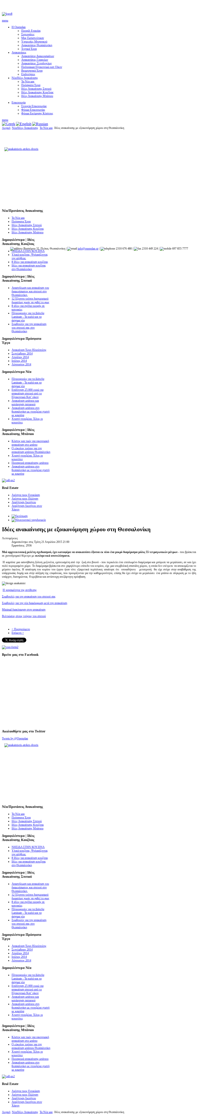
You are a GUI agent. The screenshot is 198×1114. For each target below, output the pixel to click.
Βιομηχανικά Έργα (31, 70)
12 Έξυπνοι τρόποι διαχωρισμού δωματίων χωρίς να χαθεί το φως (30, 300)
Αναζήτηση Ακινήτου (24, 502)
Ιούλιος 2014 (19, 360)
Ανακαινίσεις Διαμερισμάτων (37, 56)
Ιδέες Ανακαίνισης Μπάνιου (37, 96)
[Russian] (40, 124)
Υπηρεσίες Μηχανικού (34, 41)
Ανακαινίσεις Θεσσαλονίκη (36, 45)
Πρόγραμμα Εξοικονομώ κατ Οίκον (41, 67)
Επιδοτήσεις (28, 74)
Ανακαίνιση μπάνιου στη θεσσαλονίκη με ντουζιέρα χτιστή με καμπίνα (31, 411)
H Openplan (19, 27)
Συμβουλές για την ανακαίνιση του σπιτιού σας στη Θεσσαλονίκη (29, 327)
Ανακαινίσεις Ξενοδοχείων (36, 63)
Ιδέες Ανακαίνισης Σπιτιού (36, 88)
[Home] (7, 13)
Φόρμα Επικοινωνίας (33, 109)
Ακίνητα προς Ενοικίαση (26, 495)
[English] (23, 124)
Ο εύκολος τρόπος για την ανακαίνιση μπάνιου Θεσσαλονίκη (31, 450)
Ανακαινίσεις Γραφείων (34, 59)
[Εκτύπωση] (20, 516)
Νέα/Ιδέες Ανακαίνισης (25, 78)
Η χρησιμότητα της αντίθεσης (20, 590)
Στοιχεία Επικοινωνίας (34, 106)
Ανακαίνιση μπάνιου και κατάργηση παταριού (25, 402)
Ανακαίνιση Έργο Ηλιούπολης (29, 350)
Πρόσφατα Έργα (30, 85)
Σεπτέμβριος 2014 (22, 353)
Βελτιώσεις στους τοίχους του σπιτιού (24, 616)
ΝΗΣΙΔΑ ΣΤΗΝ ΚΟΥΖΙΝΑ (28, 251)
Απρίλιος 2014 (20, 357)
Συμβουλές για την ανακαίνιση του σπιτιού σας (29, 596)
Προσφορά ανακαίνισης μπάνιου (30, 463)
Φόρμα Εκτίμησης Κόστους (37, 113)
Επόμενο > (18, 632)
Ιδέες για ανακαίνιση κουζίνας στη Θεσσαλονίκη (29, 267)
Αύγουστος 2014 (21, 364)
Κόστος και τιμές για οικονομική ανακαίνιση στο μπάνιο (30, 442)
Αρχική (6, 128)
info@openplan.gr (88, 248)
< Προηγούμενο (21, 629)
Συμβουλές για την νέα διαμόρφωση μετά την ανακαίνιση (34, 603)
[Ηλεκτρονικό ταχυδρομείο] (29, 520)
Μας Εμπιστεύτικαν (32, 38)
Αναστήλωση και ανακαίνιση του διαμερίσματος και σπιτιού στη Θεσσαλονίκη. (30, 291)
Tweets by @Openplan (15, 738)
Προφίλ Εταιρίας (31, 30)
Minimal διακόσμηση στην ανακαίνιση (23, 609)
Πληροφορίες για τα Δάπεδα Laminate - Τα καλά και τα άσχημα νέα (28, 316)
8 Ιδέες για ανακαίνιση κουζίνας (30, 262)
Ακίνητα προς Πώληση (25, 498)
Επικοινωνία (19, 102)
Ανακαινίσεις (19, 52)
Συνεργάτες (28, 34)
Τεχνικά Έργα (29, 49)
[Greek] (8, 124)
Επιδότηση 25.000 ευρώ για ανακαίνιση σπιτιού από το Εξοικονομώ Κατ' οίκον (27, 393)
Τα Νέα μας (28, 81)
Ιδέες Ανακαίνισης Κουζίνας (37, 92)
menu (5, 20)
